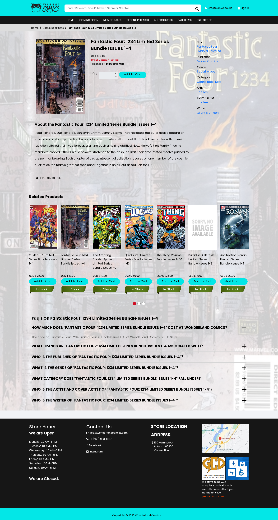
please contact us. (213, 496)
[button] (134, 303)
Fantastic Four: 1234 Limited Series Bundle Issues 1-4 (74, 259)
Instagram (96, 451)
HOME (70, 20)
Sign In (244, 8)
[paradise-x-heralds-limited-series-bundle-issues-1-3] (202, 227)
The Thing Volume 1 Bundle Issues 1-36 (170, 257)
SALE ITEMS (185, 20)
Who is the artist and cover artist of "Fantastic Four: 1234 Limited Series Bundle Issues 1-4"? (122, 389)
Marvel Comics (207, 61)
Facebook (95, 445)
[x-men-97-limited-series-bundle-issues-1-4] (43, 227)
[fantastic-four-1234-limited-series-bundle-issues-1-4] (75, 227)
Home (35, 28)
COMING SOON (88, 20)
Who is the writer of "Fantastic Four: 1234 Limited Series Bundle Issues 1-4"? (105, 400)
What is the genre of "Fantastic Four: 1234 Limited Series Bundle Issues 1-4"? (105, 367)
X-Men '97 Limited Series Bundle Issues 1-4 (43, 259)
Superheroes (206, 71)
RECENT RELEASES (138, 20)
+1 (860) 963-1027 (100, 439)
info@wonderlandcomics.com (109, 433)
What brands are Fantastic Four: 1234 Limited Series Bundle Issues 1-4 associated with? (117, 346)
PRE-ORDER (204, 20)
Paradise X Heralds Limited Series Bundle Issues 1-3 (201, 259)
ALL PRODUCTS (163, 20)
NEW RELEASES (112, 20)
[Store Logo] (45, 8)
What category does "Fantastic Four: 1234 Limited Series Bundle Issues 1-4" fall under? (116, 378)
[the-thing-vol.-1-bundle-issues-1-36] (171, 227)
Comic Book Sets (53, 28)
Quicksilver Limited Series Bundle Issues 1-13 (139, 259)
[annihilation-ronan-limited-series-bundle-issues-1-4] (234, 227)
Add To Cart (133, 74)
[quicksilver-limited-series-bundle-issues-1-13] (139, 227)
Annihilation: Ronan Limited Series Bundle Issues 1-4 (233, 259)
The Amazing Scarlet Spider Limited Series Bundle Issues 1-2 (104, 261)
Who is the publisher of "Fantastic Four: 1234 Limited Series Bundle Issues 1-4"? (107, 356)
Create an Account (219, 8)
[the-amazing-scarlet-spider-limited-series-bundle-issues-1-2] (107, 227)
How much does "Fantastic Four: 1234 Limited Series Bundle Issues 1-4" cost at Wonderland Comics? (129, 327)
